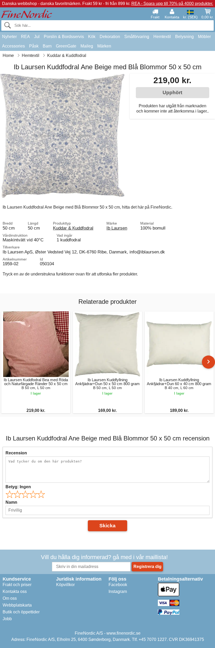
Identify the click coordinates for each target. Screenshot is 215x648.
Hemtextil (162, 36)
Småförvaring (136, 36)
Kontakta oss (15, 591)
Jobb (7, 619)
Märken (104, 46)
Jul (37, 36)
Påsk (34, 46)
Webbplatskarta (17, 605)
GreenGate (66, 46)
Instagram (118, 591)
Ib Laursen (116, 228)
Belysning (184, 36)
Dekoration (110, 36)
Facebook (118, 584)
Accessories (13, 46)
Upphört (172, 92)
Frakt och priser (17, 584)
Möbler (204, 36)
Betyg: (18, 487)
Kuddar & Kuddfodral (73, 228)
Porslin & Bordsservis (64, 36)
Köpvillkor (65, 584)
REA (25, 36)
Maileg (86, 46)
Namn (11, 502)
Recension (16, 453)
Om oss (10, 598)
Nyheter (9, 36)
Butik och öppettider (21, 612)
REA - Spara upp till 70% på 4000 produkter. (172, 3)
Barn (47, 46)
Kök (91, 36)
